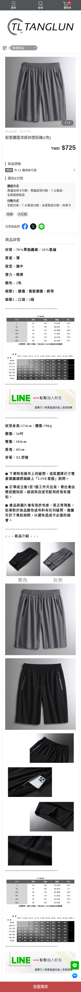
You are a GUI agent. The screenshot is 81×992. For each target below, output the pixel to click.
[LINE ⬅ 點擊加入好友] (40, 400)
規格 (9, 170)
